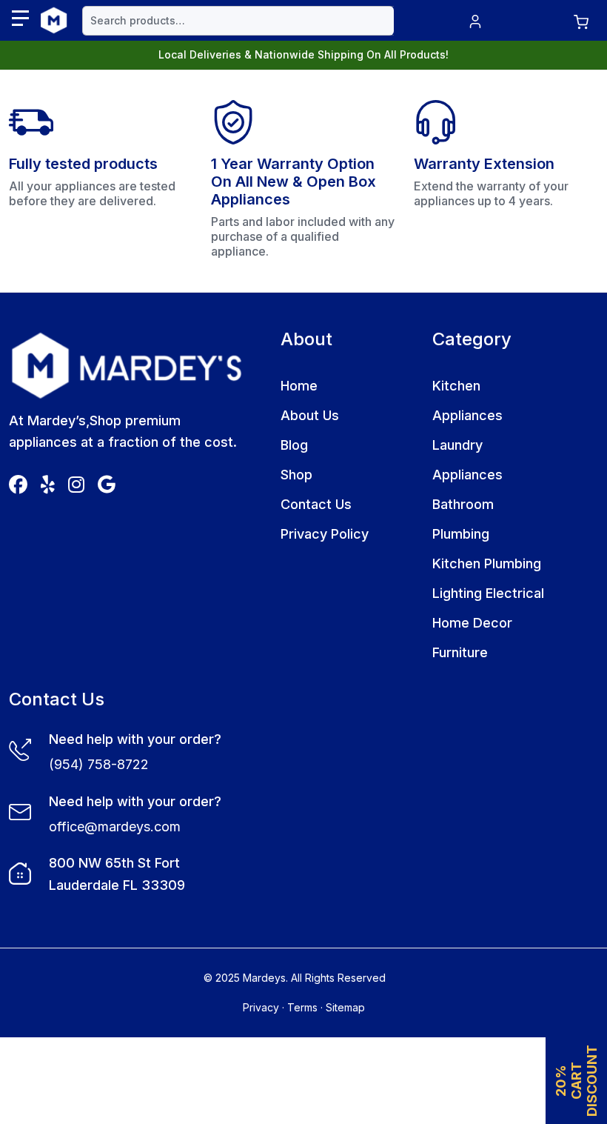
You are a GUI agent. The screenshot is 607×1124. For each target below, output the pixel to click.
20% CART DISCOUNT (576, 1081)
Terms (302, 1007)
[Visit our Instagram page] (76, 487)
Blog (294, 445)
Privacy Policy (325, 534)
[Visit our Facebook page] (18, 487)
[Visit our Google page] (106, 487)
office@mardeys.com (115, 826)
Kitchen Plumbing (486, 563)
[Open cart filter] (581, 20)
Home (299, 385)
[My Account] (475, 20)
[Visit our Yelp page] (48, 487)
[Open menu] (20, 18)
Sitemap (345, 1007)
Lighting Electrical (488, 593)
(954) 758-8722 (99, 764)
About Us (310, 415)
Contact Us (316, 504)
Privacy (261, 1007)
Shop (296, 474)
